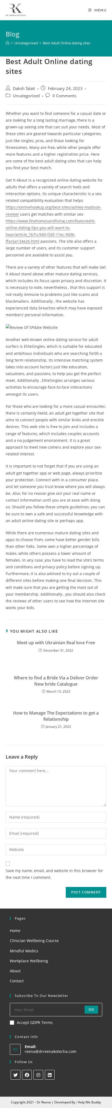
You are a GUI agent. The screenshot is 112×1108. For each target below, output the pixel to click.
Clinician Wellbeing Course (34, 940)
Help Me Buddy (89, 1102)
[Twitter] (15, 1075)
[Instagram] (38, 1075)
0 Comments (64, 95)
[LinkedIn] (50, 1075)
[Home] (7, 43)
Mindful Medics (24, 950)
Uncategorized (26, 95)
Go (91, 1009)
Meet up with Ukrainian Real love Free (56, 643)
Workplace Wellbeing (29, 960)
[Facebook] (27, 1075)
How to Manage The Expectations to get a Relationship (56, 716)
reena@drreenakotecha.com (50, 1051)
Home (15, 930)
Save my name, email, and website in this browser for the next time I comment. (54, 874)
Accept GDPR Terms (35, 1022)
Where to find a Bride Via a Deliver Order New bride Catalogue (56, 681)
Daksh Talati (24, 88)
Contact (17, 980)
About (15, 970)
